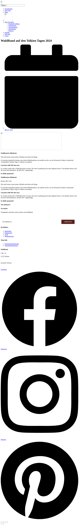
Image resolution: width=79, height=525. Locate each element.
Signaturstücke (12, 27)
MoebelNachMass (14, 24)
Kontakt (7, 32)
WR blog (7, 34)
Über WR (8, 10)
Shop (6, 12)
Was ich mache (9, 22)
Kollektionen (12, 25)
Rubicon (11, 31)
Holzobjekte (12, 29)
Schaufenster (8, 9)
